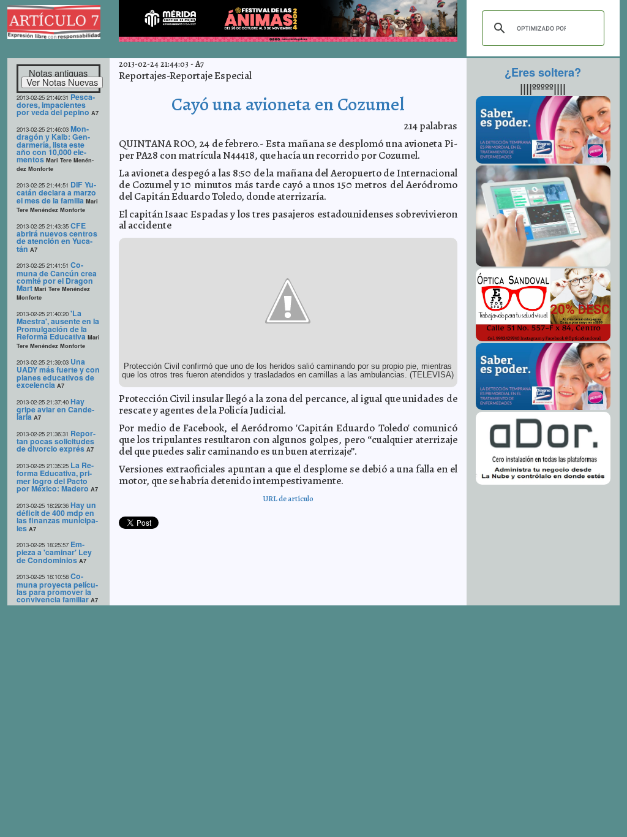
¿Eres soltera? (543, 72)
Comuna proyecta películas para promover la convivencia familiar (57, 587)
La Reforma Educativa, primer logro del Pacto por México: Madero (55, 477)
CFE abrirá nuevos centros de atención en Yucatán (57, 237)
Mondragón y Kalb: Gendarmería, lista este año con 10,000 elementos (53, 144)
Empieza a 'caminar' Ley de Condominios (54, 552)
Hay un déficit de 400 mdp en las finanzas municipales (57, 516)
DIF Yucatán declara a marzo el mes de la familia (56, 192)
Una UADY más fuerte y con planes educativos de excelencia (58, 373)
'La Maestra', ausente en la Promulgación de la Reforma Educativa (58, 325)
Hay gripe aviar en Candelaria (55, 409)
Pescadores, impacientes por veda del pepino (56, 104)
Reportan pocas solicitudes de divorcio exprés (56, 441)
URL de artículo (288, 498)
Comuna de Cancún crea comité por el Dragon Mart (57, 276)
